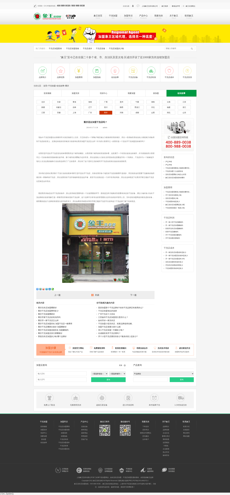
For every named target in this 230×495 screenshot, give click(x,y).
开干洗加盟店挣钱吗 (172, 238)
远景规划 (166, 442)
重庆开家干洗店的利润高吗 (49, 317)
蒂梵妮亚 (84, 436)
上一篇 (57, 295)
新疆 (43, 107)
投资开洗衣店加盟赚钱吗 (174, 228)
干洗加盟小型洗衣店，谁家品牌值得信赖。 (116, 324)
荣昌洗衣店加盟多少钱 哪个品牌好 (52, 336)
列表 (97, 295)
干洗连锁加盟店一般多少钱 (175, 208)
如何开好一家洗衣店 (106, 320)
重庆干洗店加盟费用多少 (48, 311)
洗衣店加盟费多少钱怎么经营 (175, 174)
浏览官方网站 (78, 348)
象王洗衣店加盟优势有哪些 (175, 178)
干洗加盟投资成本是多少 (174, 268)
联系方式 (186, 426)
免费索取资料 (99, 348)
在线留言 (186, 430)
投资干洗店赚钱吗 (171, 232)
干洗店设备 (100, 48)
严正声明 (168, 162)
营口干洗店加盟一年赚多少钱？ (111, 330)
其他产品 (84, 439)
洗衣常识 (145, 430)
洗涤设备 (84, 426)
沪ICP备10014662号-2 (140, 481)
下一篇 (133, 295)
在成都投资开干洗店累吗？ (109, 333)
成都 (137, 113)
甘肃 (59, 102)
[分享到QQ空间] (40, 289)
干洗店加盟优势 (64, 430)
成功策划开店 (184, 348)
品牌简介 (166, 426)
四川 (106, 107)
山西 (153, 113)
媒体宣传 (166, 455)
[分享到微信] (53, 289)
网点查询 (186, 433)
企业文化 (166, 433)
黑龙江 (137, 107)
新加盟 (156, 93)
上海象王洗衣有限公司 (150, 6)
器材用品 (84, 433)
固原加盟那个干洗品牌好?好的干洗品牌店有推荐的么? (120, 308)
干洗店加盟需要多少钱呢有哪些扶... (178, 168)
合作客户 (145, 439)
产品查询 (137, 365)
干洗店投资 (64, 446)
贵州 (121, 102)
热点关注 (166, 452)
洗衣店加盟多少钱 (171, 198)
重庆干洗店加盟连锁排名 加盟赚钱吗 (53, 330)
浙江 (184, 107)
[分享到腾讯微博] (47, 289)
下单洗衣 (145, 426)
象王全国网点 (190, 6)
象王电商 (165, 6)
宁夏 (137, 102)
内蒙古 (58, 107)
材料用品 (84, 430)
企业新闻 (166, 449)
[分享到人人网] (50, 289)
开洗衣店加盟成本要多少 (174, 265)
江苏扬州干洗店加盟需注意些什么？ (113, 317)
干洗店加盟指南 (72, 48)
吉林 (74, 107)
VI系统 (166, 446)
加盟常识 (128, 16)
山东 (184, 113)
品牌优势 (166, 430)
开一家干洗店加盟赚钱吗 (174, 225)
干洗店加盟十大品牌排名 (174, 171)
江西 (43, 113)
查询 (108, 380)
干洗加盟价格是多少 (172, 201)
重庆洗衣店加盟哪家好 (47, 308)
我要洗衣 (158, 16)
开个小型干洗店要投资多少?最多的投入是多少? (118, 336)
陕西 (121, 107)
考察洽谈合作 (142, 348)
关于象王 (174, 16)
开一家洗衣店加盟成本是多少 (175, 252)
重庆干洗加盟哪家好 (46, 314)
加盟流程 (64, 433)
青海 (74, 102)
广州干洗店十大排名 (106, 314)
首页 (45, 86)
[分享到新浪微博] (43, 289)
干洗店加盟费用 (64, 426)
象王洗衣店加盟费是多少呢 (175, 205)
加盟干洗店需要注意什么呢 (109, 327)
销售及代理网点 (145, 433)
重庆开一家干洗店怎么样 (48, 320)
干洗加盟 (113, 16)
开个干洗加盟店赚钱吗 (173, 235)
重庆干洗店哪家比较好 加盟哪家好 (52, 327)
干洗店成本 (87, 48)
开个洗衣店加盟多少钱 (173, 195)
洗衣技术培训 (163, 348)
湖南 (153, 102)
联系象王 (189, 16)
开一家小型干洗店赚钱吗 (174, 222)
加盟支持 (75, 93)
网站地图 (186, 436)
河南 (121, 113)
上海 (74, 113)
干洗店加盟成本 (64, 442)
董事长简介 (166, 436)
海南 (90, 102)
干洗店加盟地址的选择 (107, 311)
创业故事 (60, 86)
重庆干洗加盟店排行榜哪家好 (50, 333)
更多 (120, 365)
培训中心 (103, 93)
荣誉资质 (166, 439)
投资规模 (47, 93)
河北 (153, 107)
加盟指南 (64, 436)
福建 (168, 107)
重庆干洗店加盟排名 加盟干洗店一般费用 (55, 324)
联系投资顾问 (120, 348)
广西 (106, 102)
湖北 (168, 113)
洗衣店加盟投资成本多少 (174, 262)
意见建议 (145, 436)
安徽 (59, 113)
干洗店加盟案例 (55, 48)
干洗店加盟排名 (64, 449)
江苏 (184, 102)
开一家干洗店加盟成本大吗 (175, 259)
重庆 (67, 86)
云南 (168, 102)
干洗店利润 (64, 439)
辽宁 (90, 107)
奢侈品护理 (176, 6)
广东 (90, 113)
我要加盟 (131, 93)
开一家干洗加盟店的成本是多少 (176, 255)
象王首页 (98, 16)
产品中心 (143, 16)
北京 (43, 102)
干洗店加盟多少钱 (116, 48)
